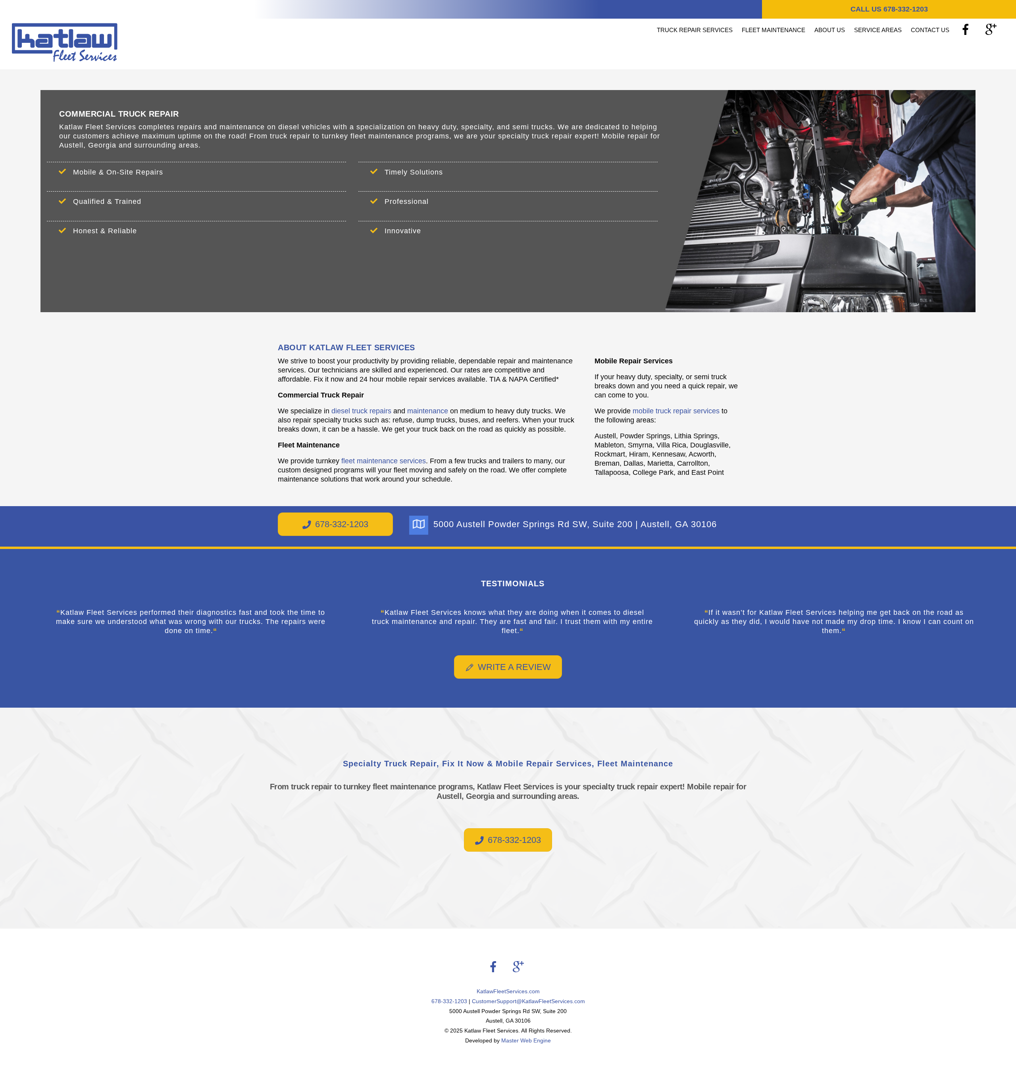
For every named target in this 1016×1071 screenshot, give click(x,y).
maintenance (427, 411)
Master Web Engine (526, 1041)
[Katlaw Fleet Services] (64, 58)
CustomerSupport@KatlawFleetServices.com (528, 1001)
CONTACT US (930, 30)
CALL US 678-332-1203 (889, 9)
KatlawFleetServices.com (508, 991)
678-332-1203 (341, 524)
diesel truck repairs (361, 411)
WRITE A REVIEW (514, 667)
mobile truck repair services (676, 411)
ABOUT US (829, 30)
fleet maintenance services (383, 461)
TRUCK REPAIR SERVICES (695, 30)
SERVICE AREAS (878, 30)
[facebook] (967, 30)
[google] (992, 30)
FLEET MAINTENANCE (773, 30)
